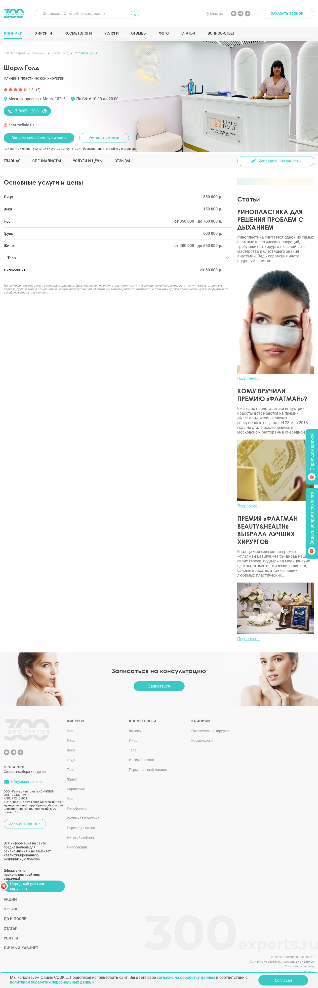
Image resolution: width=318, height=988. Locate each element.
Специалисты (46, 161)
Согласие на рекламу (299, 966)
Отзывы (138, 33)
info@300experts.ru (26, 782)
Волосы (135, 731)
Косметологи (78, 33)
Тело (70, 770)
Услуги (111, 33)
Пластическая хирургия (210, 731)
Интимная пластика (83, 818)
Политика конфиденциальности (292, 957)
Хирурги (43, 33)
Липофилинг (77, 808)
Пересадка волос (81, 828)
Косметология (203, 740)
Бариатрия (76, 789)
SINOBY (309, 972)
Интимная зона (141, 760)
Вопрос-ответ (221, 33)
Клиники (13, 33)
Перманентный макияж (148, 770)
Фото (163, 33)
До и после (15, 919)
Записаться (159, 686)
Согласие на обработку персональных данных (282, 961)
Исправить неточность (279, 161)
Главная (12, 161)
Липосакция (77, 847)
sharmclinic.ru (21, 125)
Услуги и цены (88, 161)
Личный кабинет (21, 948)
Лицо (71, 740)
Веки (71, 750)
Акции (10, 899)
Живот (72, 779)
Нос (70, 731)
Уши (70, 799)
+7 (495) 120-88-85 (29, 111)
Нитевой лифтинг (81, 838)
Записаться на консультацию (39, 138)
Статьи (188, 33)
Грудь (71, 760)
